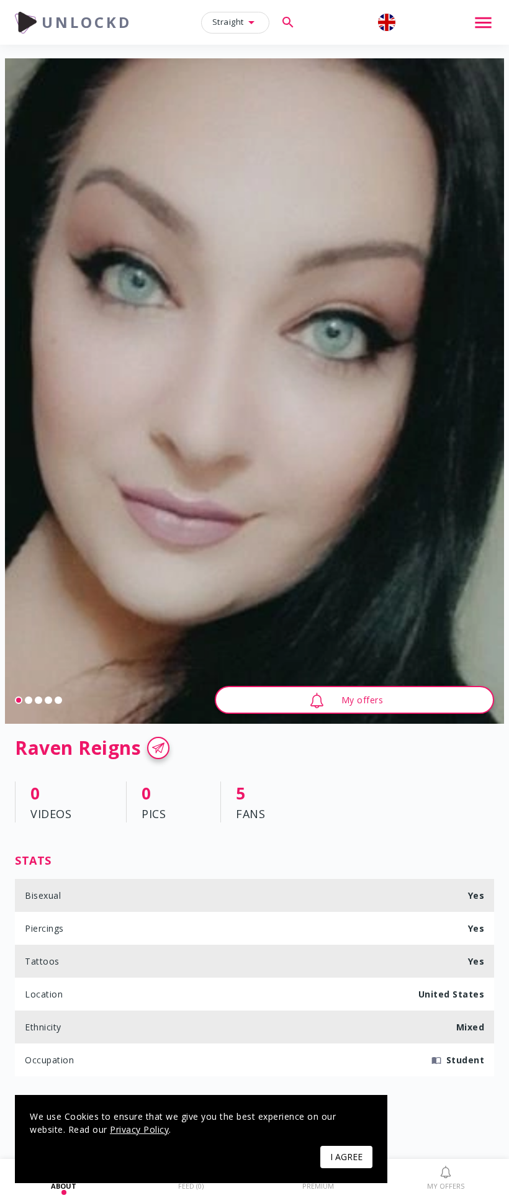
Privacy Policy (139, 1129)
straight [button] (228, 21)
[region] (254, 391)
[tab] (445, 1179)
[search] (288, 22)
